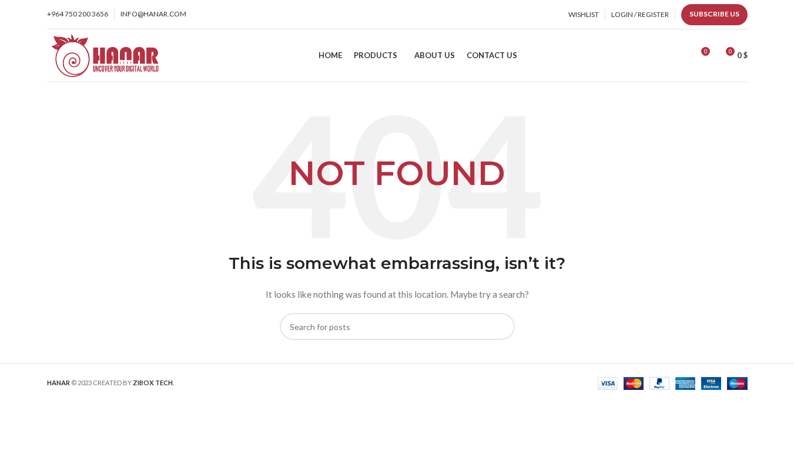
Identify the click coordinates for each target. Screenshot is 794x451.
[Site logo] (104, 54)
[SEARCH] (501, 326)
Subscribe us (714, 13)
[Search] (678, 56)
